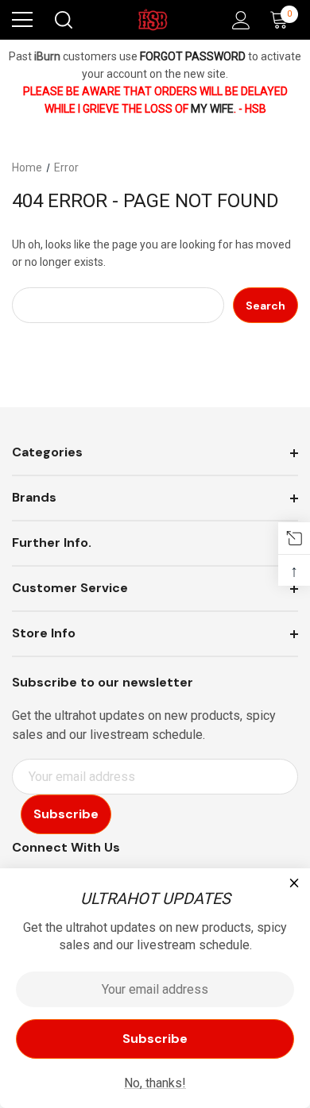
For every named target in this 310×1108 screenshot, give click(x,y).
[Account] (238, 20)
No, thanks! (155, 1083)
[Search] (62, 20)
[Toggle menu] (22, 20)
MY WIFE (212, 108)
